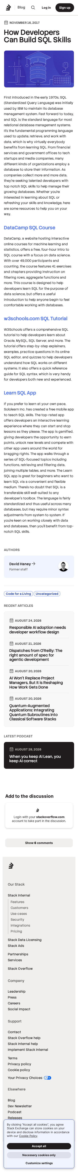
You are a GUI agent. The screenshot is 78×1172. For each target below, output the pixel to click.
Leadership (17, 991)
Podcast (14, 1112)
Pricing (16, 931)
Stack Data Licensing (25, 940)
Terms (12, 1058)
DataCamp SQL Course (29, 228)
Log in (46, 7)
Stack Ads (16, 946)
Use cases (19, 914)
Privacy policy (19, 1064)
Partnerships (18, 954)
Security (17, 919)
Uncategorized (47, 594)
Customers (19, 908)
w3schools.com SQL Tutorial (35, 318)
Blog (11, 1100)
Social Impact (19, 1009)
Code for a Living (18, 594)
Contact (14, 1032)
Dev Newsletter (20, 1106)
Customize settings (39, 1163)
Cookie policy (19, 1070)
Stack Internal (19, 895)
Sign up (64, 7)
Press (12, 997)
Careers (14, 1003)
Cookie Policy (28, 1136)
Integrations (20, 925)
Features (17, 902)
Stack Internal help (23, 1044)
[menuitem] (33, 8)
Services (15, 960)
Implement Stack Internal (28, 1050)
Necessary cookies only (39, 1155)
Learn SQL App (20, 393)
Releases (15, 1118)
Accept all (39, 1146)
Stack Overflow (20, 968)
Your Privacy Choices (25, 1078)
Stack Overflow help (24, 1038)
